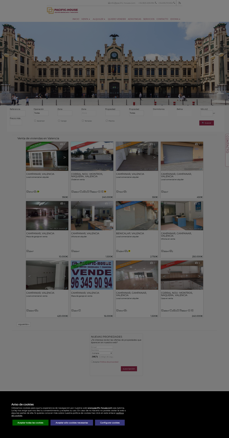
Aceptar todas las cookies (30, 422)
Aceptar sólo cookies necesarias (72, 422)
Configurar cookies (110, 422)
